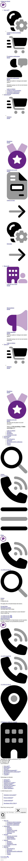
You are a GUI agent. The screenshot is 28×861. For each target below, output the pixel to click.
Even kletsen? (4, 856)
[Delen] (2, 858)
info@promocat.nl (5, 618)
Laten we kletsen (11, 89)
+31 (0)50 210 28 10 (6, 615)
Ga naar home (4, 606)
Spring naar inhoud (5, 1)
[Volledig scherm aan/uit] (4, 858)
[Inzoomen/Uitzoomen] (6, 858)
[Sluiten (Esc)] (1, 858)
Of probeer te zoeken (6, 607)
